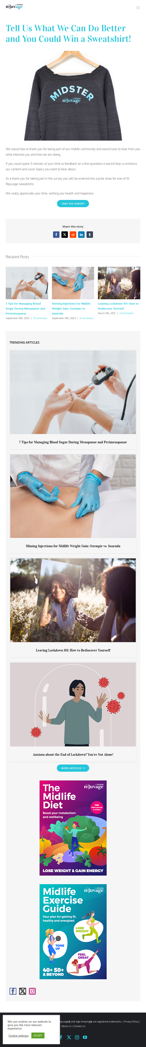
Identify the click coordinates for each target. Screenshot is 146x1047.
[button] (8, 293)
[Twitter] (22, 991)
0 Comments (40, 318)
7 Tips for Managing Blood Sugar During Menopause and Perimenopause (25, 308)
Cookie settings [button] (19, 1035)
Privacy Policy (131, 1021)
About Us (66, 1026)
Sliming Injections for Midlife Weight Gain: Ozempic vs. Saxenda (71, 308)
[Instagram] (32, 991)
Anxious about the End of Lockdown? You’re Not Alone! (73, 754)
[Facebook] (13, 991)
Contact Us (79, 1026)
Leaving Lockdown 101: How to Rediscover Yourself (73, 650)
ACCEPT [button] (38, 1035)
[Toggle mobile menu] (138, 8)
